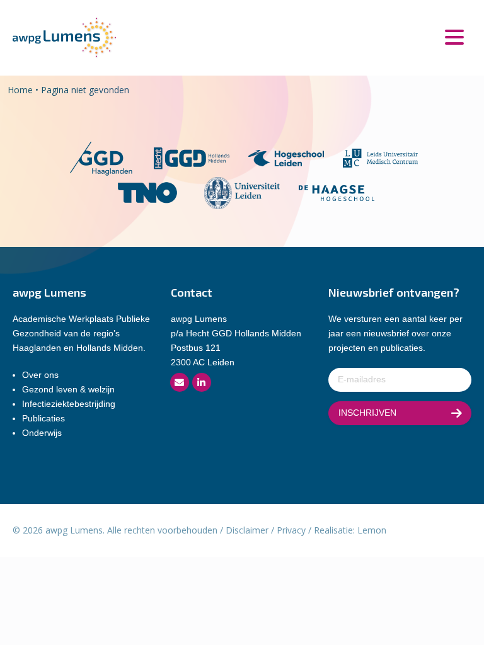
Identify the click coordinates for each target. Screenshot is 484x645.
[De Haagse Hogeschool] (336, 192)
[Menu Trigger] (454, 36)
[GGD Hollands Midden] (191, 157)
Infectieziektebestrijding (68, 404)
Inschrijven (367, 413)
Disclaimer (247, 530)
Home (20, 90)
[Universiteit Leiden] (242, 192)
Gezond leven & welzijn (68, 389)
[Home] (64, 37)
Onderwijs (42, 433)
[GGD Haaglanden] (100, 157)
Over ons (40, 375)
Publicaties (43, 418)
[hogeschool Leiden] (286, 157)
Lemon (371, 530)
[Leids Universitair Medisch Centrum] (380, 157)
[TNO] (147, 192)
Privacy (291, 530)
